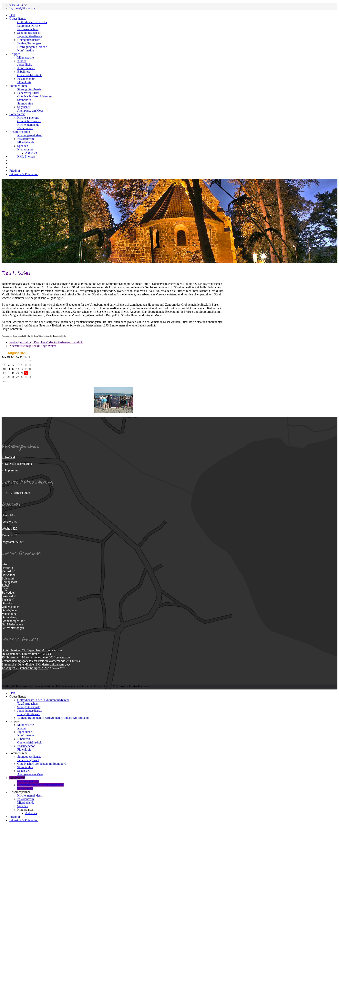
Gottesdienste (17, 18)
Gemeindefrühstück (29, 75)
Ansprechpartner (19, 131)
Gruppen (14, 54)
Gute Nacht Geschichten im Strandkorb (41, 763)
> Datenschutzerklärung (17, 463)
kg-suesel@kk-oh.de (22, 8)
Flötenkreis (24, 82)
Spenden (22, 146)
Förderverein (17, 114)
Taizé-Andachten (27, 29)
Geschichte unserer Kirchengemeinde (29, 122)
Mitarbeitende (25, 142)
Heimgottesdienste (28, 39)
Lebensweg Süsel (28, 92)
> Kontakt (8, 457)
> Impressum (10, 470)
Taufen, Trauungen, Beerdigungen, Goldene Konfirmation (32, 47)
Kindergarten (25, 149)
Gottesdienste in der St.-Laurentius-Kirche (32, 23)
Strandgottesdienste (29, 89)
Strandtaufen (25, 103)
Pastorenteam (25, 138)
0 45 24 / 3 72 (18, 4)
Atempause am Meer (30, 110)
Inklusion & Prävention (23, 174)
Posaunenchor (26, 78)
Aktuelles (31, 153)
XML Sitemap (26, 156)
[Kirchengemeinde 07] (113, 412)
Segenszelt (23, 107)
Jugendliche (24, 64)
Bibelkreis (23, 71)
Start (12, 15)
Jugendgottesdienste (29, 36)
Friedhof (14, 170)
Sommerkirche (18, 85)
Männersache (25, 57)
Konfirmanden (26, 68)
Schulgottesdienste (28, 32)
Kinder (21, 61)
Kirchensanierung (28, 117)
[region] (169, 221)
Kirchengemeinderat (29, 135)
